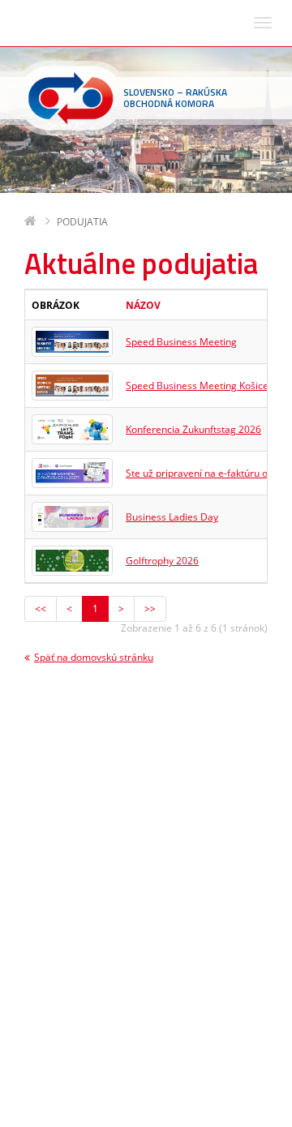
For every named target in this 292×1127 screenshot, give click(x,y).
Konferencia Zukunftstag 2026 (193, 429)
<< (40, 608)
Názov (143, 305)
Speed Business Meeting (181, 342)
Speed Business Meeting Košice (197, 385)
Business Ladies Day (172, 517)
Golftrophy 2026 (162, 561)
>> (150, 608)
